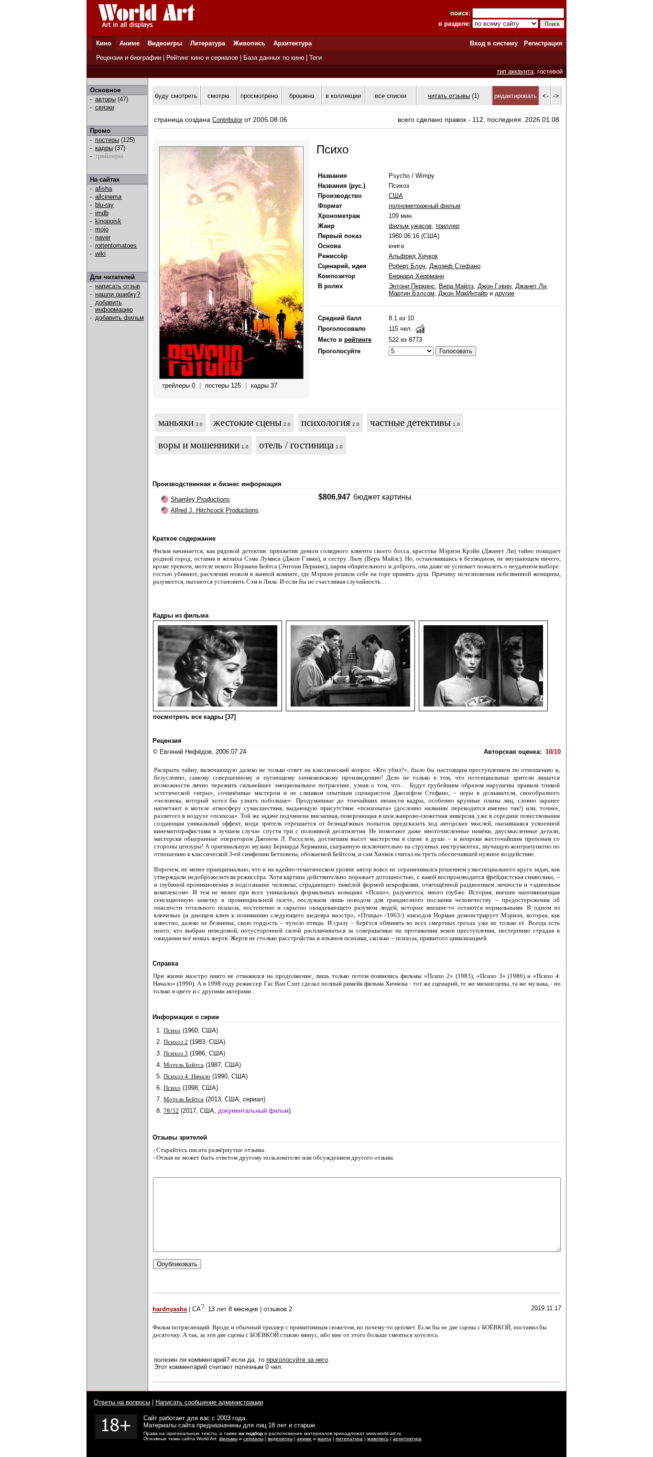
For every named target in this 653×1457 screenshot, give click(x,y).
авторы (105, 99)
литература (349, 1438)
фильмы (228, 1438)
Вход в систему (494, 43)
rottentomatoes (116, 245)
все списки (390, 95)
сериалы (253, 1438)
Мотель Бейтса (183, 1099)
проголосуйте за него (297, 1359)
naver (102, 237)
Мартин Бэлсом (412, 293)
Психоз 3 (175, 1053)
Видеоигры (165, 43)
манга (324, 1438)
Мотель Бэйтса (183, 1064)
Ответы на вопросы (122, 1402)
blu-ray (104, 204)
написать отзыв (117, 286)
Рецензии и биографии (128, 57)
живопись (378, 1438)
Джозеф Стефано (454, 266)
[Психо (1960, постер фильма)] (231, 377)
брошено (301, 95)
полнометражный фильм (424, 205)
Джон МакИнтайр (463, 293)
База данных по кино (273, 57)
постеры (107, 139)
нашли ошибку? (117, 294)
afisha (103, 188)
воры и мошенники (198, 445)
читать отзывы (449, 95)
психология (325, 422)
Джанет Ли (530, 286)
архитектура (407, 1438)
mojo (102, 229)
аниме (304, 1438)
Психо (172, 1030)
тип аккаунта (515, 71)
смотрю (218, 95)
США (396, 195)
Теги (315, 57)
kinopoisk (108, 221)
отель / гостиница (296, 445)
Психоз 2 (175, 1041)
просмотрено (259, 95)
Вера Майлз (456, 286)
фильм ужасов (410, 225)
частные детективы (410, 422)
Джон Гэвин (495, 286)
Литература (207, 43)
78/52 (171, 1110)
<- (545, 95)
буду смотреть (176, 95)
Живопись (249, 43)
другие (504, 293)
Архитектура (292, 43)
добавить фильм (119, 317)
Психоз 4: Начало (186, 1076)
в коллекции (343, 95)
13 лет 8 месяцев (233, 1309)
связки (104, 107)
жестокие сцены (247, 422)
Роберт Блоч (407, 266)
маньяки (176, 422)
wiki (100, 253)
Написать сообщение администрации (209, 1402)
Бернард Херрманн (416, 276)
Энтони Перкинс (412, 286)
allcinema (108, 196)
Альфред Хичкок (413, 256)
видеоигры (280, 1438)
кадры (104, 148)
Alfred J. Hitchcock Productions (215, 510)
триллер (447, 225)
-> (556, 95)
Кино (103, 43)
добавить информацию (114, 306)
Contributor (227, 119)
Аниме (130, 43)
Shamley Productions (200, 499)
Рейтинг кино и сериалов (202, 57)
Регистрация (543, 43)
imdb (102, 213)
